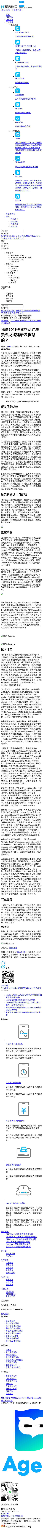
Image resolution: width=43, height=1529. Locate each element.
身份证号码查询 (12, 1357)
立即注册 (5, 1514)
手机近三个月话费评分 (15, 1121)
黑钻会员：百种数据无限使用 (18, 1247)
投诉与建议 (10, 1273)
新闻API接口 (11, 1355)
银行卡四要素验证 (13, 1326)
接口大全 (29, 988)
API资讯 (9, 1391)
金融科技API (11, 1386)
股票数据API (11, 1365)
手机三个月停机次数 (14, 1044)
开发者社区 (10, 1254)
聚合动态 (14, 222)
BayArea (9, 1256)
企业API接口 (11, 1379)
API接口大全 (11, 1389)
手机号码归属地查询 (14, 1360)
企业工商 (13, 988)
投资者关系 (10, 214)
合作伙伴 (14, 224)
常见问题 (9, 1270)
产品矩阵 (9, 22)
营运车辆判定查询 (13, 1165)
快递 (5, 238)
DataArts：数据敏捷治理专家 (18, 1242)
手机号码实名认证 (13, 1328)
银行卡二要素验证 (13, 1341)
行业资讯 (5, 321)
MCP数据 (10, 1292)
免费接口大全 (11, 1381)
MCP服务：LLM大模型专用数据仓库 (21, 1237)
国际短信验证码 (12, 1338)
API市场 (9, 17)
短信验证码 (10, 1321)
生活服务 (5, 988)
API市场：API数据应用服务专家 (19, 1234)
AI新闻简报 (27, 236)
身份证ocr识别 (12, 1336)
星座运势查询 (11, 1362)
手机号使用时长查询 (14, 1331)
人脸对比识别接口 (13, 1333)
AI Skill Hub (11, 1294)
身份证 (19, 236)
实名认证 (19, 238)
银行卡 (35, 236)
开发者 (4, 1251)
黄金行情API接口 (13, 1367)
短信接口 (9, 1394)
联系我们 (5, 1314)
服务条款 (9, 1280)
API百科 (14, 227)
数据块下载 (10, 1296)
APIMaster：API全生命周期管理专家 (21, 1239)
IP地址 (8, 1350)
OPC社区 (9, 20)
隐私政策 (9, 1282)
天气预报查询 (11, 1352)
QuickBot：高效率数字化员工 (18, 1244)
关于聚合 (14, 219)
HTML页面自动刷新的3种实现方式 (20, 1000)
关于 (8, 216)
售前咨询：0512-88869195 (12, 1516)
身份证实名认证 (12, 1323)
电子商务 (37, 988)
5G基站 (12, 236)
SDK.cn (10, 347)
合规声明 (9, 1285)
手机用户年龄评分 (13, 1083)
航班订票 (11, 238)
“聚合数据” (21, 952)
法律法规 (5, 1277)
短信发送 (5, 236)
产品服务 (5, 1232)
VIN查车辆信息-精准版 (15, 1203)
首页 (8, 15)
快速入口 (5, 1289)
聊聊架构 (13, 948)
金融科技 (21, 988)
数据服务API (11, 1376)
